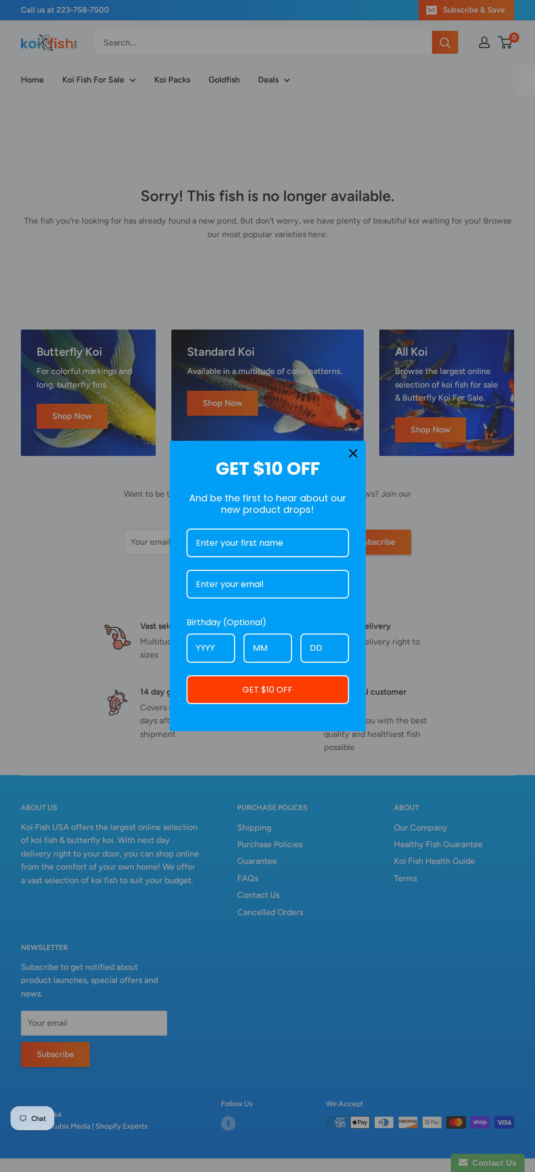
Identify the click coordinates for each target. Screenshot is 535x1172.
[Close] (353, 453)
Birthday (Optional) (226, 622)
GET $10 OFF (267, 690)
